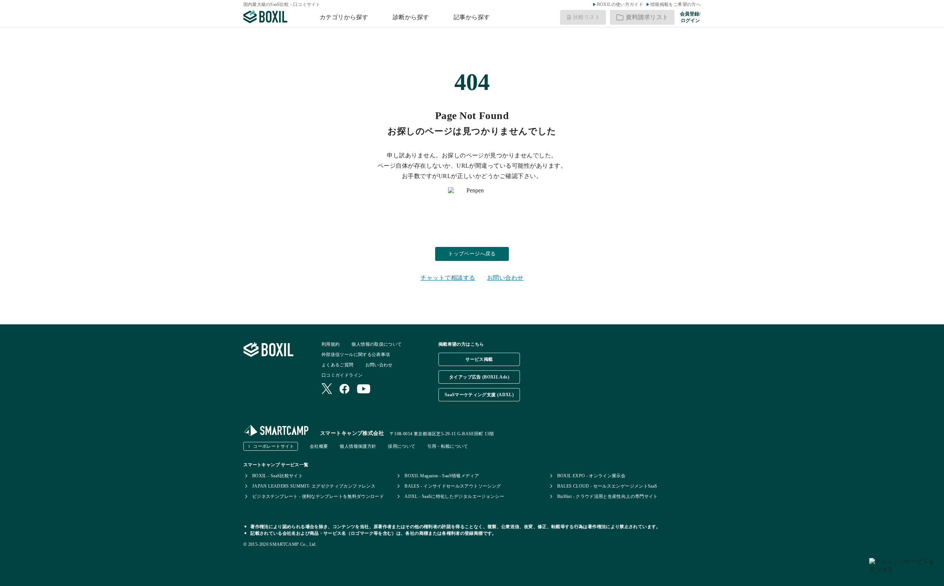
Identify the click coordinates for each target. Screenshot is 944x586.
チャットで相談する (447, 278)
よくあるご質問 (338, 365)
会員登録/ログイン (690, 17)
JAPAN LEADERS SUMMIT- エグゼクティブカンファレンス (313, 486)
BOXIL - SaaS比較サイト (277, 476)
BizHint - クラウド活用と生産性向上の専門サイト (607, 496)
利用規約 (331, 344)
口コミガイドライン (342, 375)
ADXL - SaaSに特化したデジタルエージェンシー (454, 496)
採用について (401, 446)
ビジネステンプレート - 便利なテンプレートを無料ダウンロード (318, 496)
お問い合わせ (505, 278)
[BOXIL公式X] (327, 389)
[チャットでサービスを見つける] (903, 569)
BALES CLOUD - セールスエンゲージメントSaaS (607, 486)
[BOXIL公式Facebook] (344, 389)
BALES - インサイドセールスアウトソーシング (453, 486)
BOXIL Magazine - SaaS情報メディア (442, 476)
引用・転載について (447, 446)
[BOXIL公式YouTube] (364, 389)
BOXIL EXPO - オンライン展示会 (591, 476)
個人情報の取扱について (376, 344)
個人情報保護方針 (358, 446)
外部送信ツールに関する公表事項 (356, 354)
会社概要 (319, 446)
